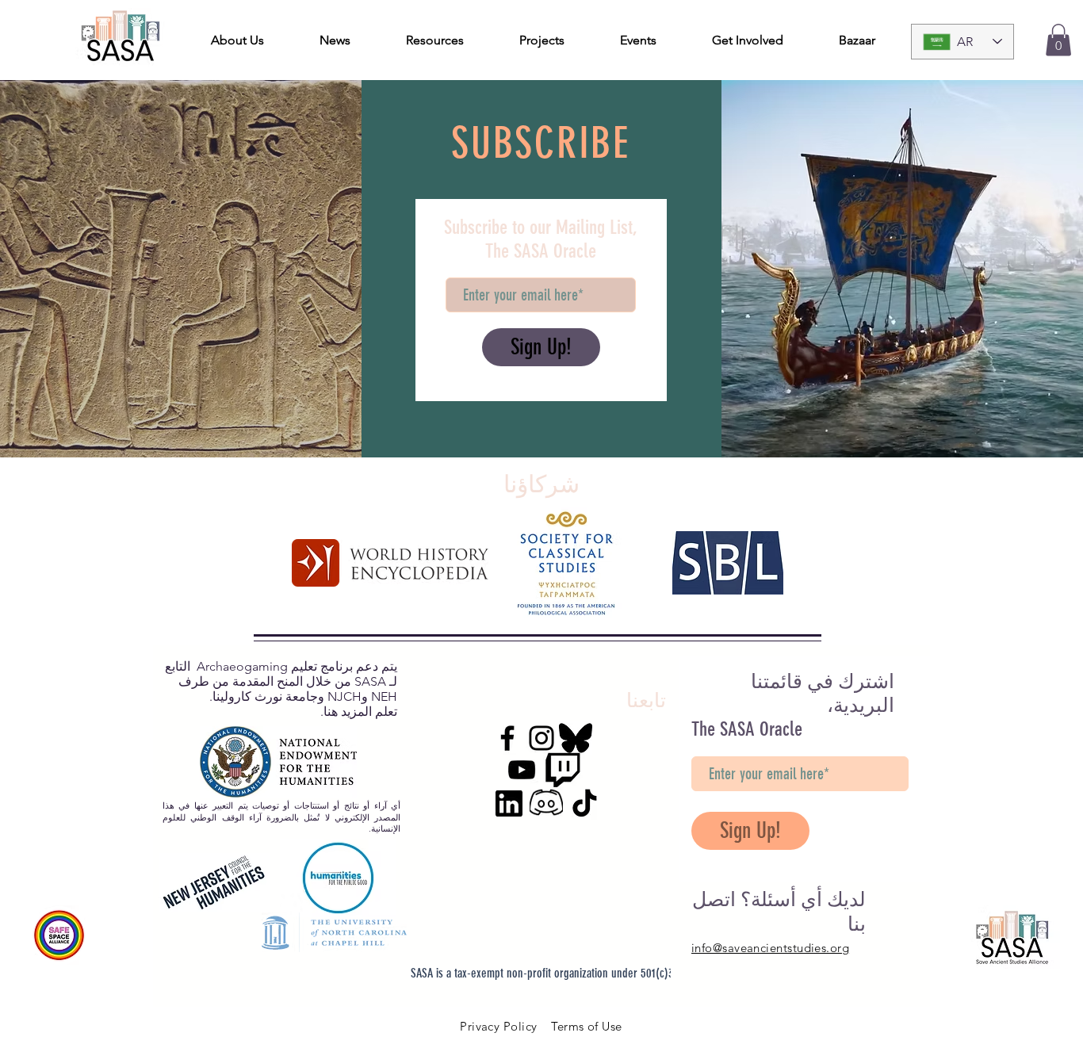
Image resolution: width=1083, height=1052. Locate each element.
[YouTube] (521, 769)
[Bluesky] (575, 738)
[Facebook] (507, 738)
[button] (1058, 40)
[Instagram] (541, 738)
